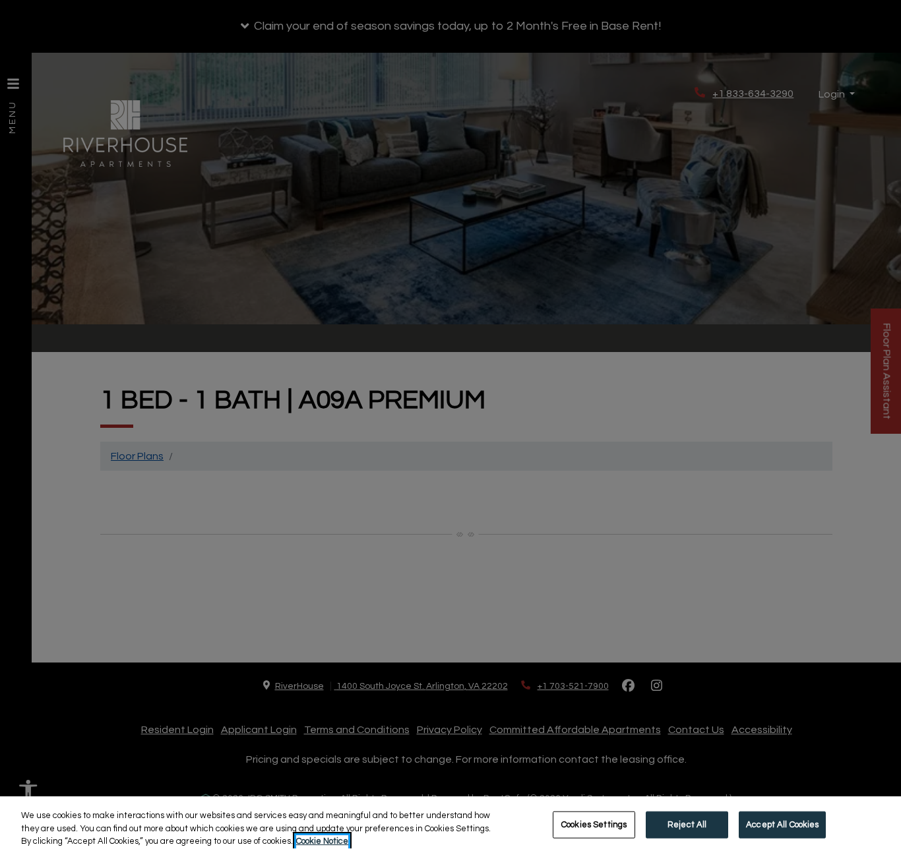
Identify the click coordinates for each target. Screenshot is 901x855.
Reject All (687, 824)
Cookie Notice (322, 841)
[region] (450, 825)
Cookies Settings (594, 824)
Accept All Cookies (782, 824)
